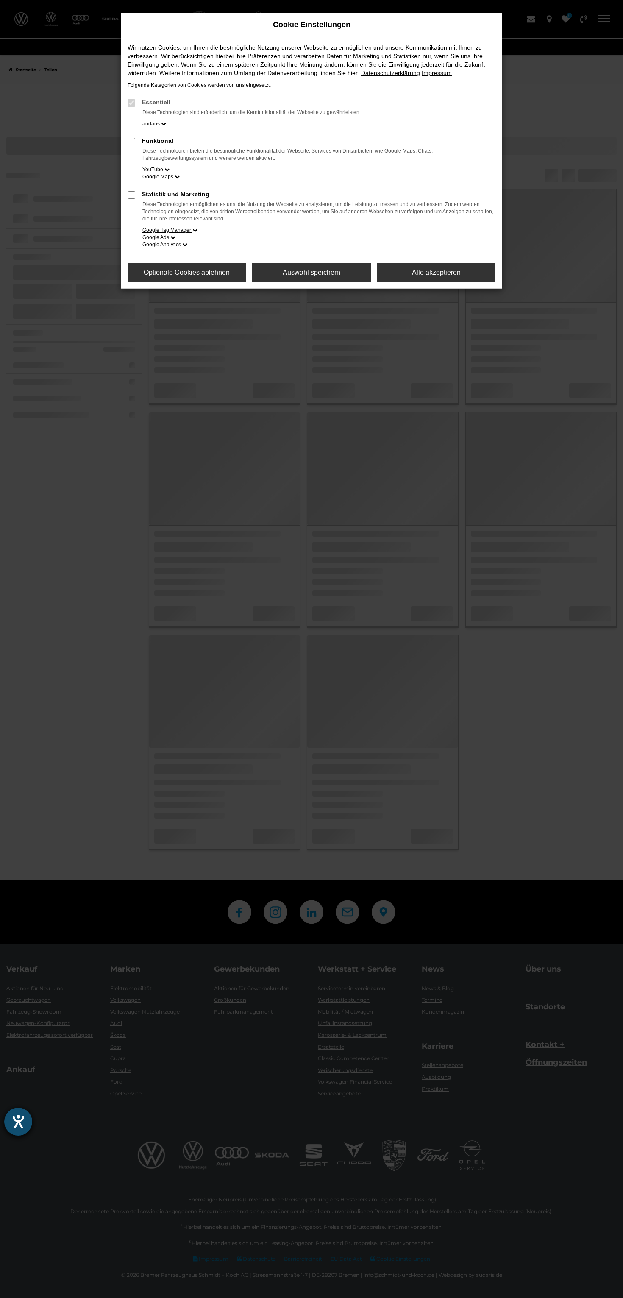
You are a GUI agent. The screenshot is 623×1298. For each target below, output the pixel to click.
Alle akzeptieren (436, 272)
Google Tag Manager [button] (167, 230)
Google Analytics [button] (162, 245)
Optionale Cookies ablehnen (187, 272)
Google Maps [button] (158, 177)
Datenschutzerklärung (390, 73)
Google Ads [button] (156, 237)
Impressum (437, 73)
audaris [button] (151, 124)
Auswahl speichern (311, 272)
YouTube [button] (153, 170)
